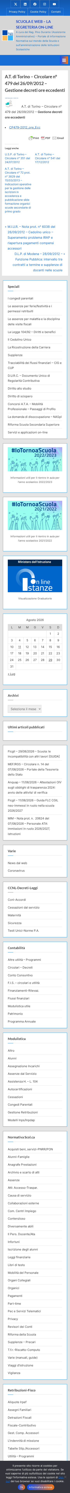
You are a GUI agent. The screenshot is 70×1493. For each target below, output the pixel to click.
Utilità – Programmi (21, 1456)
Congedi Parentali (20, 1104)
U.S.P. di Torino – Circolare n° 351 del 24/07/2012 (17, 158)
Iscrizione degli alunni (23, 1249)
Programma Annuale (22, 1021)
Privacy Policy (17, 11)
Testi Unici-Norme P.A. (23, 930)
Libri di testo (16, 1265)
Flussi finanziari (18, 998)
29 (50, 660)
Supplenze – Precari (22, 1342)
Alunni (12, 1058)
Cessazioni (15, 1097)
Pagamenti (15, 1296)
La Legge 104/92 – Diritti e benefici (32, 332)
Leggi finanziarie (19, 1257)
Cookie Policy (38, 11)
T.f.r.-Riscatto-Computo (24, 1350)
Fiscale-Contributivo (22, 1425)
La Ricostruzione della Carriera (29, 347)
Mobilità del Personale (23, 1273)
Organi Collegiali (19, 1280)
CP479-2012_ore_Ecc (24, 127)
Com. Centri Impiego (22, 1211)
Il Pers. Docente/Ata (21, 1234)
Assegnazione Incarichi (24, 1066)
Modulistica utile (19, 1006)
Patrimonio (15, 1014)
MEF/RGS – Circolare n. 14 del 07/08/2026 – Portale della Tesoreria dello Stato (33, 769)
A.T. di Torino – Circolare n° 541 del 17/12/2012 (47, 158)
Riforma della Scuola (22, 1334)
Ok (21, 1487)
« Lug (11, 674)
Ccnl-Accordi (17, 900)
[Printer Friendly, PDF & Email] (46, 137)
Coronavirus (16, 870)
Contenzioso (16, 1218)
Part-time (14, 1303)
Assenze (14, 1180)
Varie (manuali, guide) (23, 1357)
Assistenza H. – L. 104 (23, 1081)
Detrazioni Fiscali (20, 1417)
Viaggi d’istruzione (20, 1365)
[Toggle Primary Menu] (64, 60)
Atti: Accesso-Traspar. (23, 1188)
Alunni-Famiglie (19, 1157)
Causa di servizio (19, 1195)
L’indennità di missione (23, 1441)
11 (19, 647)
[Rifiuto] (65, 1477)
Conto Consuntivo (20, 975)
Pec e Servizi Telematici (24, 1311)
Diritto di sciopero (20, 396)
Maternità (14, 915)
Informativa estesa (40, 1487)
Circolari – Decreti (20, 967)
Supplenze (15, 355)
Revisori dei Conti (20, 1327)
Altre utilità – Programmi (24, 960)
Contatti (56, 11)
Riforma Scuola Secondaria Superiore (34, 424)
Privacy (13, 1319)
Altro (11, 1050)
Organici (13, 1288)
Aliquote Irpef (17, 1402)
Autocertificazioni (20, 1089)
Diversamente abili (20, 1226)
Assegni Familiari (19, 1410)
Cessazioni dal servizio (23, 907)
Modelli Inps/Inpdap (21, 1120)
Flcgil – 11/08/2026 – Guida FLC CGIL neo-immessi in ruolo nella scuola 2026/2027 (33, 805)
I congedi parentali (20, 298)
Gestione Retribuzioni (23, 1112)
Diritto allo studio (19, 388)
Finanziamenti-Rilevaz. (23, 990)
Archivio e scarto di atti (23, 1172)
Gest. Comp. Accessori (23, 1433)
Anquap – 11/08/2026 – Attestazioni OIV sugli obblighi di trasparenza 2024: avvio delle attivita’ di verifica (34, 787)
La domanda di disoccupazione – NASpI (35, 417)
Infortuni (14, 1242)
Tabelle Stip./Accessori (23, 1448)
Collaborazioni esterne (23, 1203)
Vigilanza (14, 1373)
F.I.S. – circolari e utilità (23, 983)
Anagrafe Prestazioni (22, 1164)
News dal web (17, 863)
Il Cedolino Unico (19, 339)
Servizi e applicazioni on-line (28, 432)
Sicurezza (14, 923)
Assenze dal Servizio (22, 1074)
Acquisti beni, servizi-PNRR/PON (30, 1149)
